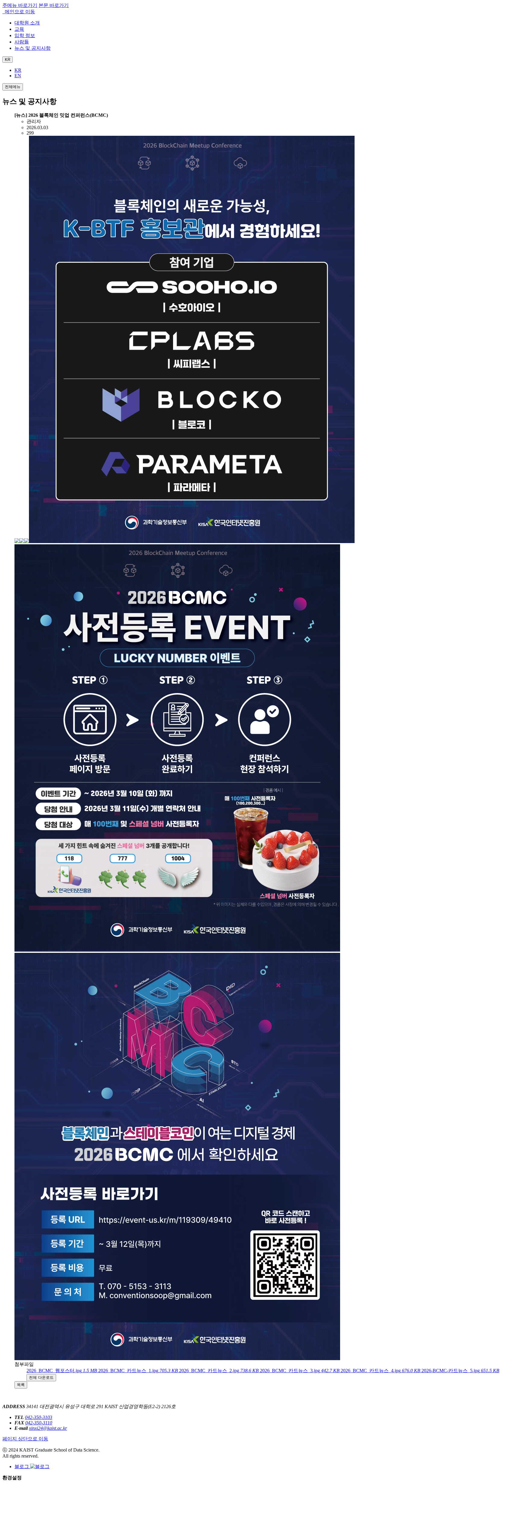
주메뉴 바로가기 (19, 5)
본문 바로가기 (54, 5)
